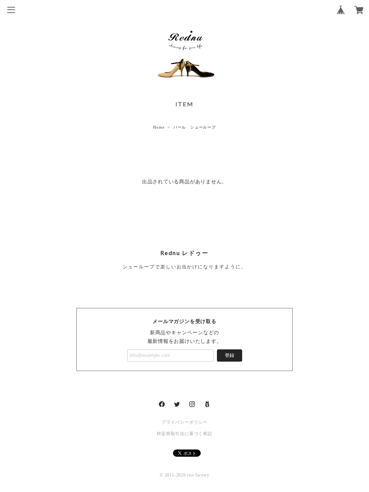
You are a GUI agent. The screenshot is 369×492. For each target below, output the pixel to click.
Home (158, 127)
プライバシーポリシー (184, 422)
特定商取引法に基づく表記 (184, 433)
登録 (229, 355)
